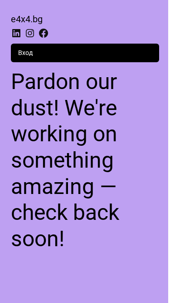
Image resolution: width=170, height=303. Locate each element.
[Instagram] (29, 33)
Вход (25, 52)
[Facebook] (43, 33)
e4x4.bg (27, 19)
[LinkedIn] (16, 33)
